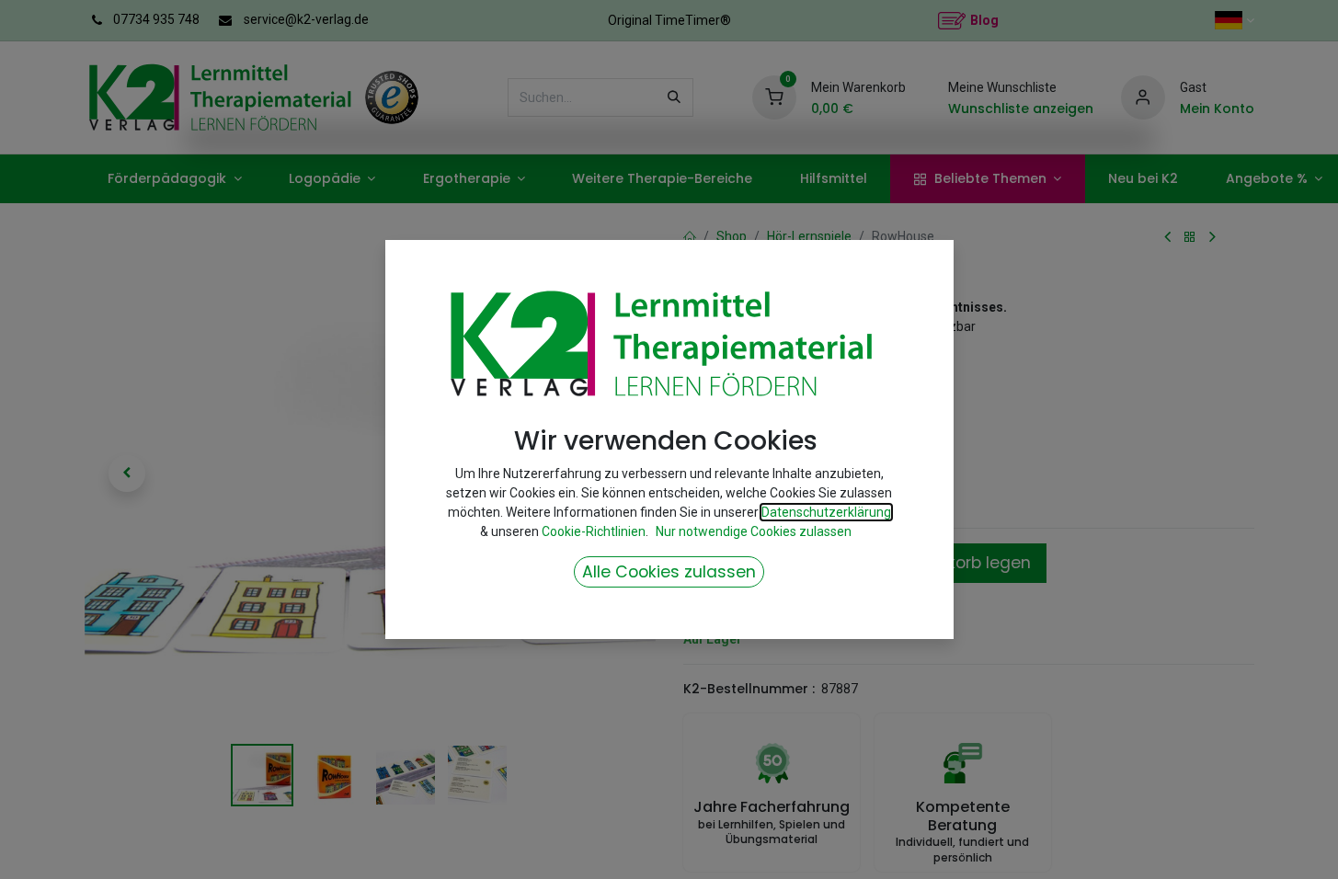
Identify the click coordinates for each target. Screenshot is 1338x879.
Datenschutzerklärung (826, 512)
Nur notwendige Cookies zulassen (754, 531)
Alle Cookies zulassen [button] (669, 572)
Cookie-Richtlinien (594, 531)
